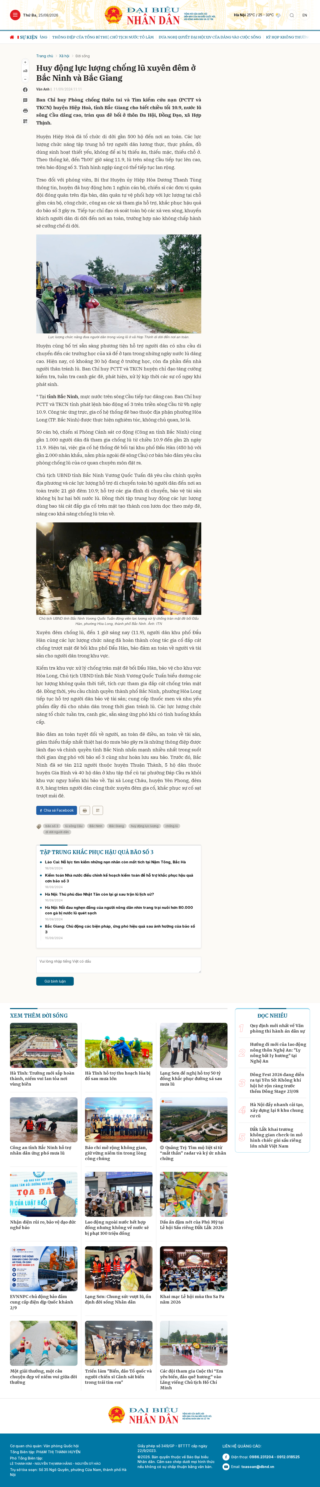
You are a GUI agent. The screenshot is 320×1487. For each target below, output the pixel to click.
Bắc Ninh (96, 826)
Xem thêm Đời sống (39, 1016)
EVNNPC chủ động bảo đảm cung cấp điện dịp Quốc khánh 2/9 (41, 1302)
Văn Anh (43, 89)
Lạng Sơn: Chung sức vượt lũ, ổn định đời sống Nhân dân (118, 1299)
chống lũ (172, 826)
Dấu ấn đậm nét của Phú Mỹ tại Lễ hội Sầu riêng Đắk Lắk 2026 (192, 1225)
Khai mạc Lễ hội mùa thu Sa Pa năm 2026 (192, 1299)
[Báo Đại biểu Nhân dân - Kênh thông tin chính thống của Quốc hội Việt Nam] (160, 14)
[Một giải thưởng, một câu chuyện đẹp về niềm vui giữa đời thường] (44, 1343)
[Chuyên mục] (15, 15)
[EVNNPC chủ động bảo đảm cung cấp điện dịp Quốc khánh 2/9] (44, 1268)
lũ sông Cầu (73, 826)
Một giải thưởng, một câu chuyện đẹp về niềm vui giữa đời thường (43, 1377)
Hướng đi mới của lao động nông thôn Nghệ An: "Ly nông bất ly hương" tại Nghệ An (278, 1053)
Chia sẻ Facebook (59, 810)
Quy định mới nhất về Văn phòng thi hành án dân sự (277, 1028)
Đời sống (83, 56)
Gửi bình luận (55, 981)
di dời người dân (57, 832)
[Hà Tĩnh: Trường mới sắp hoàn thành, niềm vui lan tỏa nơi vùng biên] (44, 1045)
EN (304, 15)
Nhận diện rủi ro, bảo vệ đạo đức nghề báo (43, 1225)
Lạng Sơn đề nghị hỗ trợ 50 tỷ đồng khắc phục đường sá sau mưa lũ (191, 1079)
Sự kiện (29, 37)
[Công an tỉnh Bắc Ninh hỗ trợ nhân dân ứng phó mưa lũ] (44, 1119)
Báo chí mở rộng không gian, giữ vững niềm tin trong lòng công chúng (116, 1153)
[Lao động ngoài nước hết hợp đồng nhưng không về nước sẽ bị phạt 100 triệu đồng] (118, 1194)
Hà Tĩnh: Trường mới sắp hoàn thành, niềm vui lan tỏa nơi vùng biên (42, 1079)
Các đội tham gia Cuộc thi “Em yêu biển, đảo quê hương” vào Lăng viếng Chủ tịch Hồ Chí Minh (191, 1379)
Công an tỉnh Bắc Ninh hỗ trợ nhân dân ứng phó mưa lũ (40, 1150)
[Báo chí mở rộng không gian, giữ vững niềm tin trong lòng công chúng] (118, 1119)
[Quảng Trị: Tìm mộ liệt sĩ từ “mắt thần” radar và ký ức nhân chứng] (194, 1119)
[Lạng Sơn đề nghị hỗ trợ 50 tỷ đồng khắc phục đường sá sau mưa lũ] (194, 1045)
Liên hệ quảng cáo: (242, 1446)
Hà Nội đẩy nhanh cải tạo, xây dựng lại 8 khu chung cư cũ (277, 1110)
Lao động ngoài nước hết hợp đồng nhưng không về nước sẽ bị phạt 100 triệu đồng (117, 1228)
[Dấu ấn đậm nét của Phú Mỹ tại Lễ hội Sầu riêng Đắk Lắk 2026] (194, 1194)
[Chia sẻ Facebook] (25, 90)
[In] (85, 810)
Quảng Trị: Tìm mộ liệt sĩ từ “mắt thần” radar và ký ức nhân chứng (193, 1153)
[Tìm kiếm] (291, 15)
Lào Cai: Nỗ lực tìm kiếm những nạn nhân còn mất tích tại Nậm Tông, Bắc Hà (115, 862)
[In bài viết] (25, 111)
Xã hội (64, 56)
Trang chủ (44, 56)
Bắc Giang (116, 826)
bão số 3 (52, 826)
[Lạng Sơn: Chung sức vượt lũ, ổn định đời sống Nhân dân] (118, 1268)
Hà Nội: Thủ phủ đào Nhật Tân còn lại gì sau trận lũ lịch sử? (99, 894)
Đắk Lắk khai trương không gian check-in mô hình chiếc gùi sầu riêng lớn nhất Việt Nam (276, 1138)
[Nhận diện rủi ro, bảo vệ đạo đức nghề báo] (44, 1194)
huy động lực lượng (144, 826)
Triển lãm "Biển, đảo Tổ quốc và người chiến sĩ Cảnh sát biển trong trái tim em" (118, 1377)
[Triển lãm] (118, 1343)
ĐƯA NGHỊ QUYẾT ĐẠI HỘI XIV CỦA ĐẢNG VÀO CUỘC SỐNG (197, 37)
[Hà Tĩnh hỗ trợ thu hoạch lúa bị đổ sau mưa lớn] (118, 1045)
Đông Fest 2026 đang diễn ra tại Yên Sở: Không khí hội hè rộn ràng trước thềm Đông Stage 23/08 (277, 1083)
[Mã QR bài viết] (25, 121)
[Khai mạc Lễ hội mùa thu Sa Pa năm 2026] (194, 1268)
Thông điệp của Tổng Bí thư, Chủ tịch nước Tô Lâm (91, 37)
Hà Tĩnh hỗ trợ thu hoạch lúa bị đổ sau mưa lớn (117, 1076)
